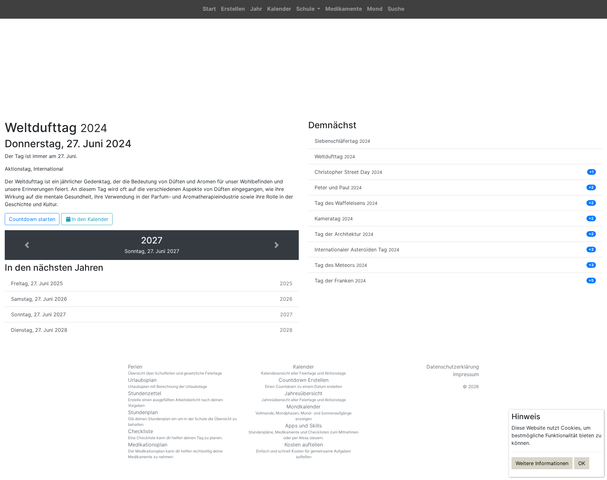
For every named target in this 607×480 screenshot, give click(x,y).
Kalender (303, 369)
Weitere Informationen (542, 463)
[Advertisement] (303, 73)
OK (581, 463)
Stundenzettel (175, 399)
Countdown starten (32, 219)
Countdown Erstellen (303, 383)
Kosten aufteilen (303, 450)
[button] (308, 9)
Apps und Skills (303, 431)
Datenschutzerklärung (452, 366)
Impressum (466, 374)
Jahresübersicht (303, 396)
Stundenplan (182, 418)
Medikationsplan (175, 450)
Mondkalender (303, 412)
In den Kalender (89, 219)
